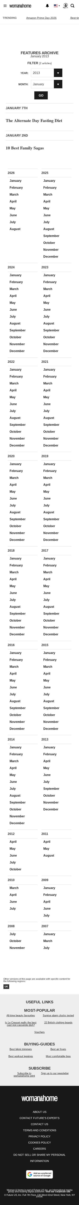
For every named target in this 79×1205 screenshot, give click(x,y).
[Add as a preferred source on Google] (39, 1174)
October (49, 242)
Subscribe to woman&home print (24, 1074)
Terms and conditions (39, 1130)
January (15, 180)
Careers (39, 1148)
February (16, 187)
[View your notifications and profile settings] (47, 6)
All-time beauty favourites (21, 1015)
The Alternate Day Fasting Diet (34, 120)
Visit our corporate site (57, 1191)
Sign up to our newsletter (55, 1073)
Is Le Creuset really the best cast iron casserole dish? (20, 1023)
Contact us (39, 1124)
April (13, 201)
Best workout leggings (20, 1056)
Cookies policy (39, 1142)
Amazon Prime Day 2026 (41, 17)
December (50, 256)
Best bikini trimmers (21, 1049)
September (51, 236)
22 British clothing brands (58, 1022)
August (15, 229)
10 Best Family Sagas (25, 148)
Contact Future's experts (39, 1118)
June (13, 215)
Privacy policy (39, 1136)
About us (39, 1111)
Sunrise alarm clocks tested (58, 1015)
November (50, 249)
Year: (24, 73)
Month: (23, 84)
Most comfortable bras (58, 1056)
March (14, 194)
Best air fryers (58, 1049)
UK (6, 986)
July (13, 222)
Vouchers (39, 1032)
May (13, 208)
